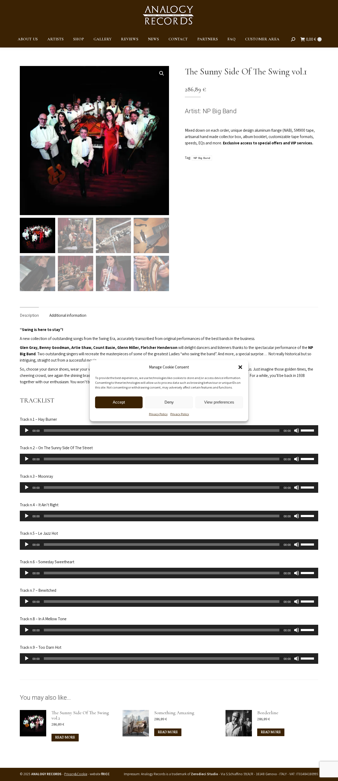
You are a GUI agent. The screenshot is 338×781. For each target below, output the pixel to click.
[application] (169, 430)
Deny (169, 402)
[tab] (29, 313)
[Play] (26, 430)
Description (29, 315)
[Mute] (296, 430)
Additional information (67, 315)
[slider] (308, 430)
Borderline (267, 712)
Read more (65, 738)
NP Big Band (220, 111)
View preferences (219, 402)
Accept (119, 402)
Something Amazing (174, 712)
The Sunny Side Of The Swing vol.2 (80, 715)
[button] (240, 367)
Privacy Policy (158, 414)
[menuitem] (28, 39)
